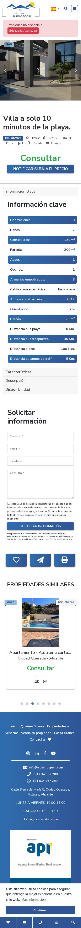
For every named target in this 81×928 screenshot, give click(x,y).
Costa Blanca (64, 733)
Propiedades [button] (56, 726)
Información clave (20, 191)
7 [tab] (54, 703)
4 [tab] (38, 703)
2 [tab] (27, 703)
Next (76, 70)
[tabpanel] (40, 644)
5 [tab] (43, 703)
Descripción (15, 380)
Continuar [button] (40, 910)
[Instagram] (28, 753)
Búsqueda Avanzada (23, 31)
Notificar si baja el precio (40, 168)
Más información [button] (33, 899)
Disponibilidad (17, 389)
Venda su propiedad (36, 733)
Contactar (37, 739)
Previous (5, 70)
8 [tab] (59, 703)
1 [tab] (22, 703)
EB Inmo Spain (20, 9)
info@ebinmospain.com (46, 767)
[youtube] (53, 753)
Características (18, 371)
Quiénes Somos (33, 726)
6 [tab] (49, 703)
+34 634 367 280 (45, 774)
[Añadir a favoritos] (16, 560)
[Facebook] (45, 753)
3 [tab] (32, 703)
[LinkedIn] (37, 753)
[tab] (40, 191)
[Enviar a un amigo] (40, 560)
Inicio (14, 726)
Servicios (11, 733)
